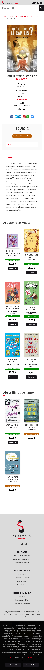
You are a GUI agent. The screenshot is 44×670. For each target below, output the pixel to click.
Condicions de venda (22, 578)
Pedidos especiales (22, 600)
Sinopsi (10, 157)
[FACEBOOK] (18, 544)
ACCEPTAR (30, 665)
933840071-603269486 (22, 555)
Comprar (12, 268)
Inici (4, 16)
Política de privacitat (22, 581)
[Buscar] (41, 8)
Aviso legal (22, 574)
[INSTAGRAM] (25, 544)
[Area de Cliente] (38, 3)
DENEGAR (13, 665)
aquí (11, 657)
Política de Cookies (22, 585)
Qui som (22, 596)
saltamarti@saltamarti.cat (22, 559)
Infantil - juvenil (14, 16)
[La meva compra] (34, 2)
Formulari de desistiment (22, 604)
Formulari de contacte (22, 563)
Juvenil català (26, 16)
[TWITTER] (22, 544)
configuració (29, 657)
